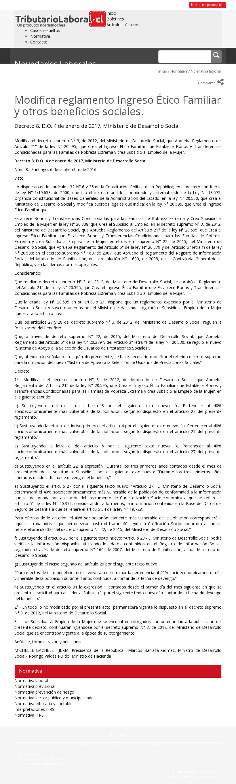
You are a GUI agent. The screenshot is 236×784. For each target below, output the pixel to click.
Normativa (40, 36)
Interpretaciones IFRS (34, 709)
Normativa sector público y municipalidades (55, 698)
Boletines (115, 19)
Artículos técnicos (122, 24)
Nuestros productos (207, 4)
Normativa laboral (206, 71)
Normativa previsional (34, 686)
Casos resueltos (45, 30)
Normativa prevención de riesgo (44, 692)
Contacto (38, 42)
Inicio (111, 13)
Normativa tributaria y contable (43, 703)
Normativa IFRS (29, 715)
